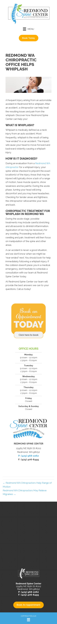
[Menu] (28, 620)
